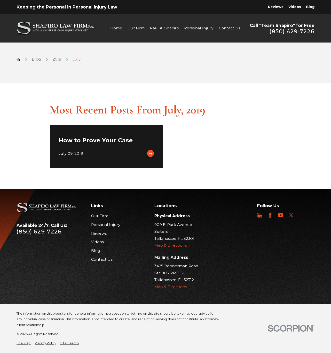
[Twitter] (291, 215)
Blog (310, 7)
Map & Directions (170, 245)
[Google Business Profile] (259, 215)
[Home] (55, 28)
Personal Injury (105, 224)
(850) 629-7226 (292, 31)
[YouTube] (280, 215)
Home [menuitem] (116, 28)
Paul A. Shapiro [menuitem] (164, 28)
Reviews (275, 7)
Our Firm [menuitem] (136, 28)
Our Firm (99, 216)
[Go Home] (18, 59)
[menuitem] (23, 343)
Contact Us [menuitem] (229, 28)
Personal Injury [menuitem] (198, 28)
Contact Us (101, 259)
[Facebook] (270, 215)
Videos (294, 7)
